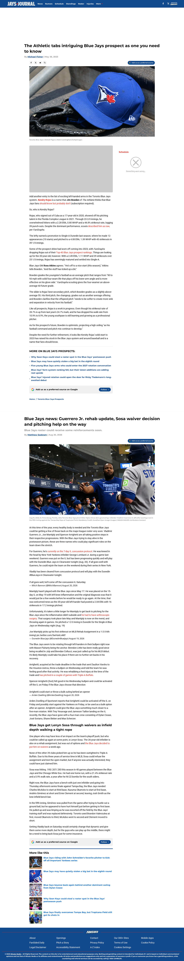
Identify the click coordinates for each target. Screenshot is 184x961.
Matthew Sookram (37, 435)
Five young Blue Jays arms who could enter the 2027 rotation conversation (71, 365)
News (40, 4)
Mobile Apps (147, 938)
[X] (168, 4)
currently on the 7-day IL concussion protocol (69, 551)
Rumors (48, 4)
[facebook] (163, 4)
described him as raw (98, 226)
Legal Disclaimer (37, 947)
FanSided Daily (36, 942)
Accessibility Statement (68, 947)
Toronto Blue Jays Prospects (51, 399)
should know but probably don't (55, 203)
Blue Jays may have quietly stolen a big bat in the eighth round (65, 361)
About (32, 938)
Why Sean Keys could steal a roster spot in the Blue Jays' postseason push (71, 357)
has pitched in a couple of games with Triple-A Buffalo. (66, 675)
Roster (81, 4)
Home (32, 399)
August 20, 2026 (69, 585)
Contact (94, 938)
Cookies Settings (122, 947)
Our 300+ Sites (121, 938)
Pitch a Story (62, 942)
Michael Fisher (35, 57)
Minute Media (15, 954)
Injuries (90, 4)
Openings (61, 938)
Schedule (59, 4)
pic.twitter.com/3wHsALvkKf (51, 635)
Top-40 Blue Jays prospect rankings (74, 252)
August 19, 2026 (76, 638)
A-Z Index (95, 947)
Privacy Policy (97, 942)
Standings (71, 4)
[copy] (45, 62)
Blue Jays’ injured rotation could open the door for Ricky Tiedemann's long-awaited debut (71, 378)
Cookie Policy (148, 942)
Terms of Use (120, 942)
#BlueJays (34, 575)
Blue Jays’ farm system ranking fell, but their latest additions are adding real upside (70, 371)
